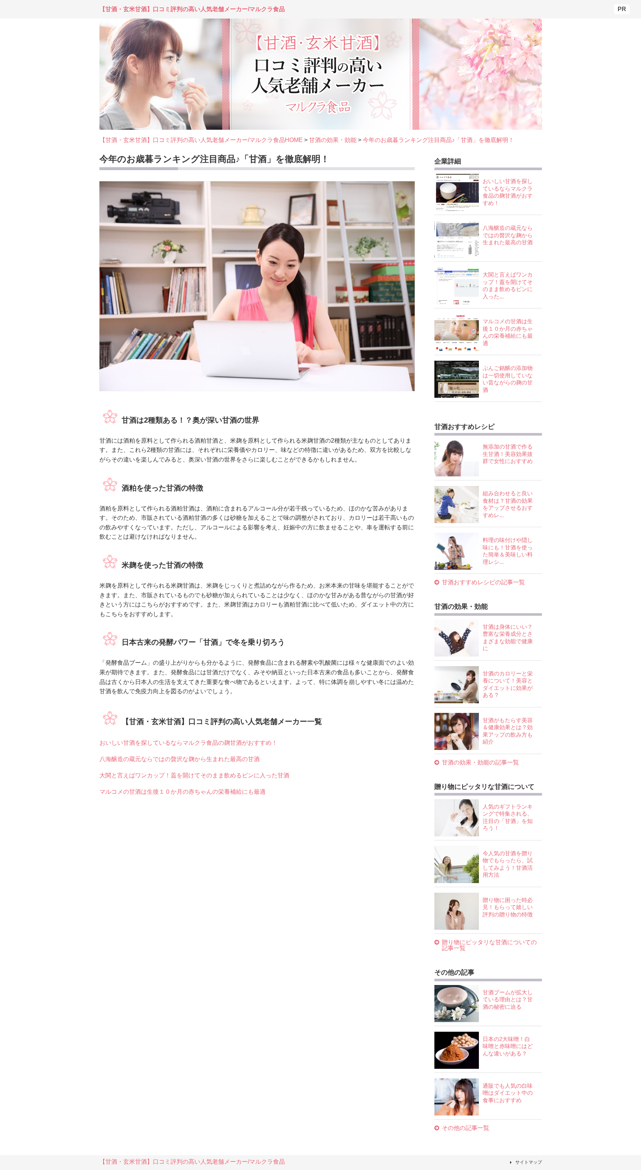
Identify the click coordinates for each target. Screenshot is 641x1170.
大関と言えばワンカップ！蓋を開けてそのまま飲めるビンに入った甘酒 (194, 775)
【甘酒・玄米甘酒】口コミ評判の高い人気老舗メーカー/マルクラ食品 (192, 1162)
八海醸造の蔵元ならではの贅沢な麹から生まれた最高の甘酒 (179, 759)
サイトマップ (528, 1162)
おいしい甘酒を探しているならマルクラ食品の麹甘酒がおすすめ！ (188, 743)
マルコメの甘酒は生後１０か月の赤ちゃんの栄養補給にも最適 (182, 792)
